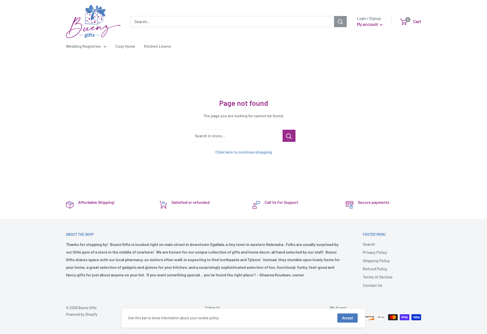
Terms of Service (378, 276)
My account (368, 24)
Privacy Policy (375, 252)
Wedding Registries (83, 46)
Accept (347, 318)
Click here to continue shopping (243, 151)
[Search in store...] (289, 136)
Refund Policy (375, 268)
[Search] (340, 21)
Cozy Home (125, 46)
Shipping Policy (376, 260)
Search (369, 244)
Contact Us (372, 285)
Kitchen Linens (157, 46)
